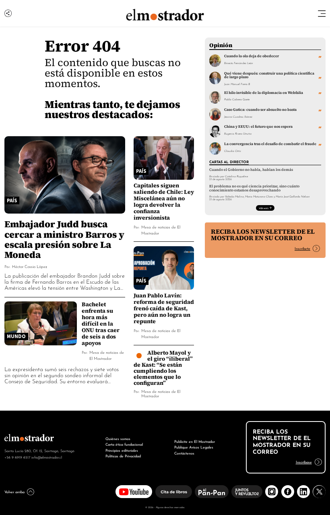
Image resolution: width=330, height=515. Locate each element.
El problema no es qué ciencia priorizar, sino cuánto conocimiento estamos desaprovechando (254, 188)
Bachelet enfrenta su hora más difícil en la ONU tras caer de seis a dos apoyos (101, 324)
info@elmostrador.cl (46, 457)
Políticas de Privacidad (123, 455)
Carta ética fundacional (124, 443)
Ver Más (263, 208)
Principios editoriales (121, 450)
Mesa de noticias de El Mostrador (160, 393)
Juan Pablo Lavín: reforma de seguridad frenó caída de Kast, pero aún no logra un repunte (164, 308)
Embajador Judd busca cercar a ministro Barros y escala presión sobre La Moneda (64, 239)
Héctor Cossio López (29, 266)
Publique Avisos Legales (193, 446)
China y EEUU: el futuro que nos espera (258, 126)
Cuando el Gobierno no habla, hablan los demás (251, 169)
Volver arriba (14, 491)
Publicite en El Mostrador (194, 441)
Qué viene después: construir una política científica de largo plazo (269, 75)
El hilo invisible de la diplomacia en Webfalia (263, 92)
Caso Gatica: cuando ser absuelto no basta (260, 109)
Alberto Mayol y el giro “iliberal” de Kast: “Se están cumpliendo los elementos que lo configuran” (163, 367)
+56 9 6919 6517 (17, 457)
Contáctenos (184, 452)
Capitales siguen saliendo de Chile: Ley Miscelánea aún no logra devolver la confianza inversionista (164, 201)
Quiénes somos (117, 438)
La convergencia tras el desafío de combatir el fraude (270, 143)
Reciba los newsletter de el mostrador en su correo (263, 234)
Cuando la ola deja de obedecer (251, 56)
